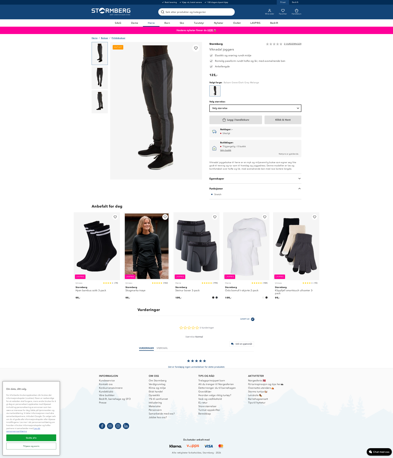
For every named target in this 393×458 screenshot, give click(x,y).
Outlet (237, 22)
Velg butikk (225, 150)
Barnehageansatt (258, 398)
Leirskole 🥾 (255, 395)
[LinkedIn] (126, 426)
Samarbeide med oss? (162, 413)
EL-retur (202, 402)
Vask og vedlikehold (210, 398)
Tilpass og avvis (31, 446)
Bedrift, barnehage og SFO (115, 398)
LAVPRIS (255, 22)
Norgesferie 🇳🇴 (257, 380)
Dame (134, 22)
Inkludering (155, 402)
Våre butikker (107, 395)
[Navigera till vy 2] (100, 77)
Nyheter (218, 22)
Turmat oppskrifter (209, 409)
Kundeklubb (106, 391)
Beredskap (204, 413)
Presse (102, 402)
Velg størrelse (219, 108)
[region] (31, 418)
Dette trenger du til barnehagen (217, 387)
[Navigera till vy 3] (100, 101)
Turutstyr (199, 22)
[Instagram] (118, 426)
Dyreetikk (154, 395)
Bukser (104, 38)
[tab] (241, 344)
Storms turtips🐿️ (258, 391)
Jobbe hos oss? (158, 417)
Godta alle (31, 438)
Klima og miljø (157, 387)
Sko (182, 22)
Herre (151, 22)
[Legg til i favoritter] (196, 48)
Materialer (155, 406)
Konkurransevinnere (111, 387)
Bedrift (274, 22)
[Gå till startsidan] (111, 12)
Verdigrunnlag (157, 384)
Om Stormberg (158, 380)
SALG (118, 22)
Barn (167, 22)
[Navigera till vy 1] (100, 53)
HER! (210, 30)
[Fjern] (230, 12)
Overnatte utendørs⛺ (261, 387)
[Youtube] (110, 426)
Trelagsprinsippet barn (211, 380)
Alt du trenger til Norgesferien (216, 384)
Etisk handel (156, 391)
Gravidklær (204, 391)
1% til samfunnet (158, 398)
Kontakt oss (106, 384)
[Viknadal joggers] (214, 90)
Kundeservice (107, 380)
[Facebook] (102, 426)
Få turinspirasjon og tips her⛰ (266, 384)
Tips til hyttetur (257, 402)
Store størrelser (207, 406)
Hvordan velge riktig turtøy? (214, 395)
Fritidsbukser (118, 38)
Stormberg (216, 43)
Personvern (155, 409)
